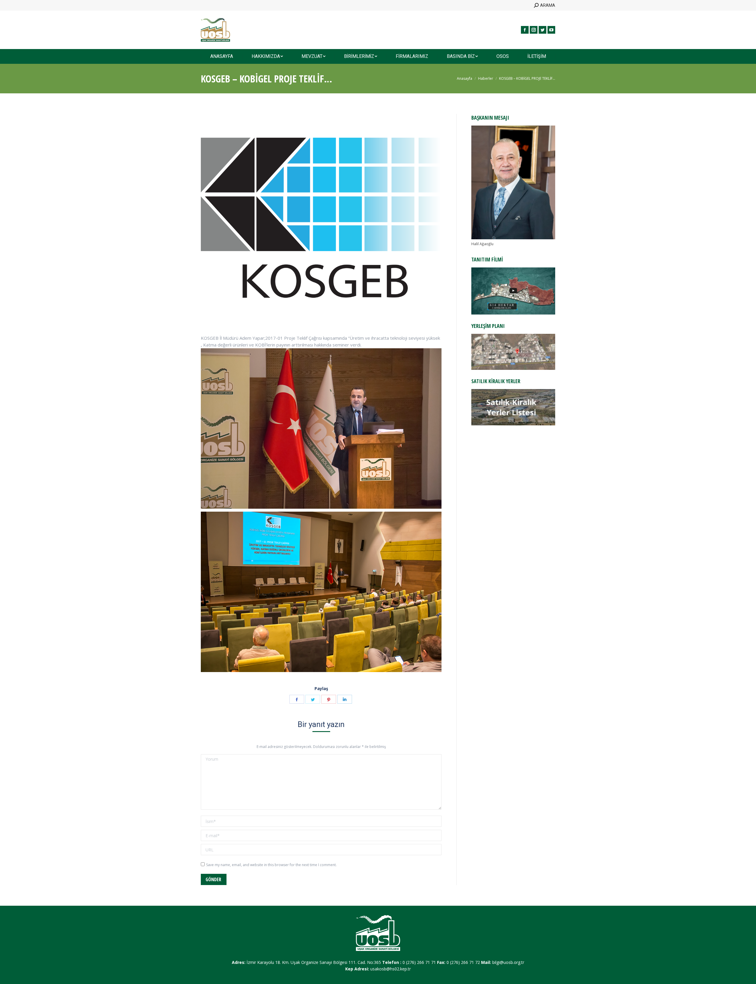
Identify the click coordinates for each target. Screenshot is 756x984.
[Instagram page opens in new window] (533, 30)
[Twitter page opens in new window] (542, 30)
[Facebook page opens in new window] (525, 30)
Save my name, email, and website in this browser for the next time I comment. (271, 864)
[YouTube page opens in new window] (551, 30)
